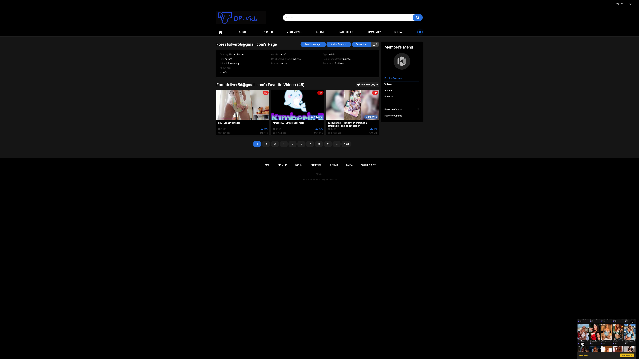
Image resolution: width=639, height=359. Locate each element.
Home (220, 32)
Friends (388, 96)
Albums (320, 32)
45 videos (339, 63)
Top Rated (266, 32)
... (337, 144)
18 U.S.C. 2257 (368, 165)
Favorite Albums (393, 115)
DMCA (349, 165)
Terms (334, 165)
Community (374, 32)
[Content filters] (420, 32)
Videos (388, 84)
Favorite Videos (401, 109)
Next (346, 144)
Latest (242, 32)
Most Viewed (294, 32)
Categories (346, 32)
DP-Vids (316, 180)
